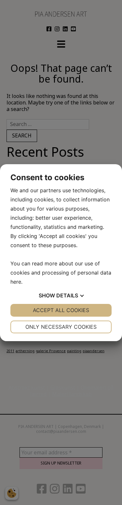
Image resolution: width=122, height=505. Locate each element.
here (15, 281)
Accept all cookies (61, 310)
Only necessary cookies (61, 327)
